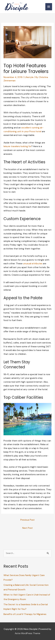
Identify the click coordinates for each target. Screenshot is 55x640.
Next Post (27, 528)
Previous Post (27, 519)
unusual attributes (32, 263)
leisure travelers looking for (17, 146)
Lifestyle (28, 77)
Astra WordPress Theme (27, 633)
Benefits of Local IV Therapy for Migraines (25, 614)
